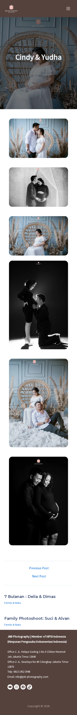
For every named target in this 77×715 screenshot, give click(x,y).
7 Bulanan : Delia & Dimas (30, 596)
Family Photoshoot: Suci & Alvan (37, 618)
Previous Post (39, 568)
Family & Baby (12, 602)
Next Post (39, 576)
